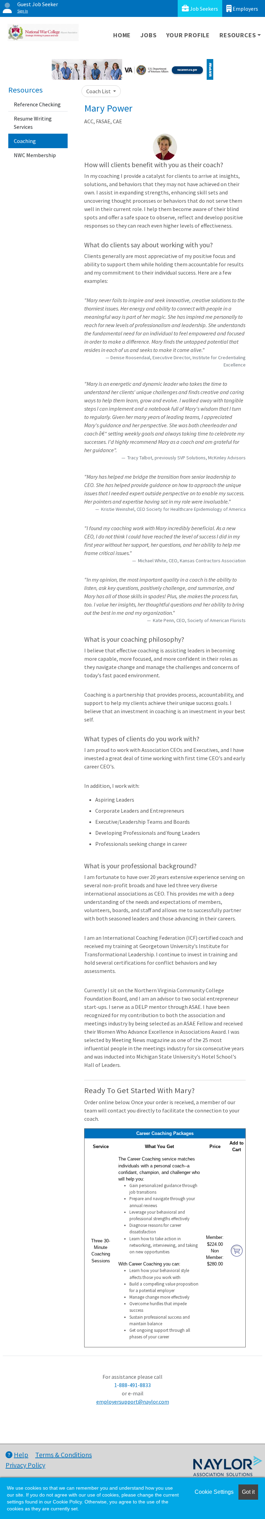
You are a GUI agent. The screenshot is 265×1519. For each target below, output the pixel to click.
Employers (245, 8)
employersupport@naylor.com (132, 1401)
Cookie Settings (214, 1492)
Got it (248, 1492)
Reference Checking (37, 104)
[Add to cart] (236, 1250)
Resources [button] (237, 35)
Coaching (25, 140)
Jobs (148, 35)
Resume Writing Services (33, 122)
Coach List (99, 91)
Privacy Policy (25, 1465)
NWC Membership (35, 155)
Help (21, 1454)
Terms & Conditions (63, 1454)
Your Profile (188, 35)
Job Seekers (203, 8)
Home (122, 35)
